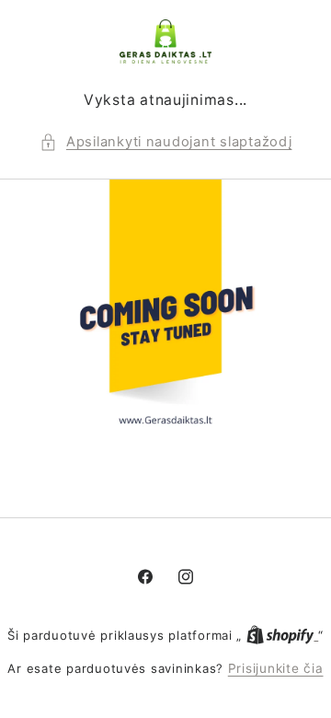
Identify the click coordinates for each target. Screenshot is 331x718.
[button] (166, 143)
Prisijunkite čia (276, 668)
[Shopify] (282, 635)
